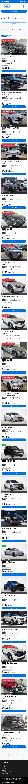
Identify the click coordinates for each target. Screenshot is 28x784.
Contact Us (4, 768)
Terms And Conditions (7, 771)
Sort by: (13, 29)
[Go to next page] (22, 754)
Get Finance (14, 71)
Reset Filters (4, 35)
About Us (4, 765)
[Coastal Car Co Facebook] (3, 1)
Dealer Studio (10, 782)
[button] (25, 6)
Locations (23, 1)
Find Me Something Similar (14, 338)
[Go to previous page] (5, 754)
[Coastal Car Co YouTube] (6, 1)
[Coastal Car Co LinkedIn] (8, 1)
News (3, 770)
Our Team (4, 767)
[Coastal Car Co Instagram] (4, 1)
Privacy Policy (5, 773)
